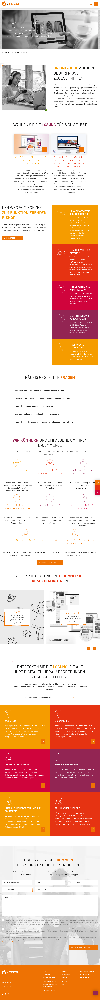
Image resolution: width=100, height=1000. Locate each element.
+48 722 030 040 (8, 986)
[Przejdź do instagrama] (5, 994)
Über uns (64, 981)
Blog (63, 984)
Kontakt (64, 988)
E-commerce (46, 974)
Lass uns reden (10, 238)
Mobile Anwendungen (49, 981)
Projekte (64, 971)
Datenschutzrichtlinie (8, 942)
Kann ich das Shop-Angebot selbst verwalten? (34, 406)
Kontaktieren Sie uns (47, 562)
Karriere (64, 978)
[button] (97, 482)
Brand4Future (84, 978)
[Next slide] (94, 648)
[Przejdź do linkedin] (3, 994)
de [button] (91, 4)
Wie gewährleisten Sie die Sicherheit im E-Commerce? (37, 414)
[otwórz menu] (96, 4)
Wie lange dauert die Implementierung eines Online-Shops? (40, 390)
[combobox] (70, 882)
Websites (45, 971)
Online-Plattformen (49, 978)
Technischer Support (49, 990)
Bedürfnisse (14, 52)
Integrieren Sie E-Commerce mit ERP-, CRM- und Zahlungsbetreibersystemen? (48, 398)
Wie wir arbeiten (66, 974)
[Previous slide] (88, 648)
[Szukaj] (73, 697)
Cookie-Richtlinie (85, 974)
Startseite (5, 52)
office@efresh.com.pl (11, 989)
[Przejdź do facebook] (8, 994)
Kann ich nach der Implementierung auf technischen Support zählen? (44, 422)
